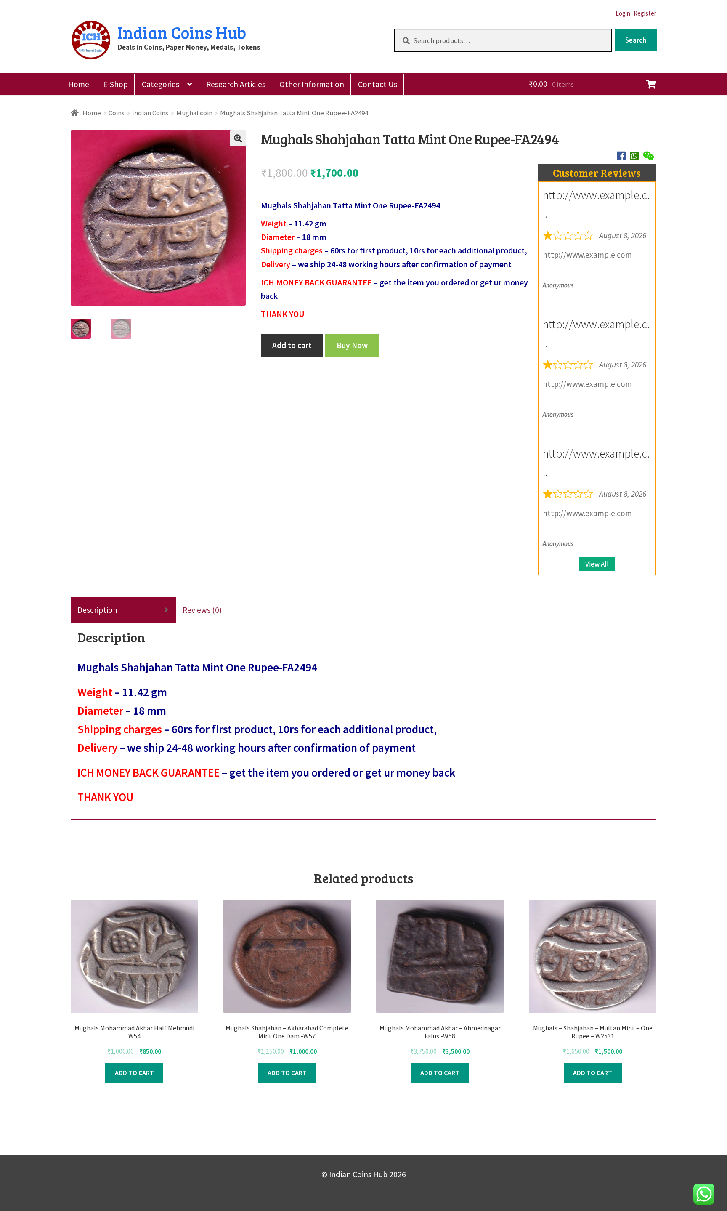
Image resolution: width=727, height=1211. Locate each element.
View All (597, 564)
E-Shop (115, 84)
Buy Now (352, 345)
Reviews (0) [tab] (202, 610)
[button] (238, 138)
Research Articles (235, 84)
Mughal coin (194, 112)
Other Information (311, 84)
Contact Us (377, 84)
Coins (117, 112)
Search (635, 40)
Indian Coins (150, 112)
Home (78, 84)
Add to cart (292, 345)
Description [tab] (97, 610)
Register (645, 13)
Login (623, 13)
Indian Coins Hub (182, 32)
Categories (160, 84)
